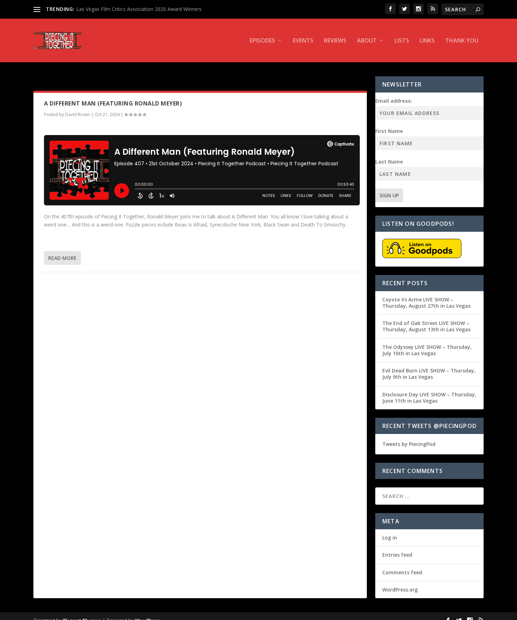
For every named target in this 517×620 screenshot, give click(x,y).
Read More (62, 258)
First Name (389, 131)
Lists (402, 41)
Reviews (335, 41)
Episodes (262, 41)
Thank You (461, 41)
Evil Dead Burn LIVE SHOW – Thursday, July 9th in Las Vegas (428, 373)
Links (427, 41)
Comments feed (402, 572)
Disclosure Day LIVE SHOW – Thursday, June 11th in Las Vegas (429, 397)
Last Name (389, 161)
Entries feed (397, 554)
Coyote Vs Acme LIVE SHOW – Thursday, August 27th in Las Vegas (426, 302)
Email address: (393, 100)
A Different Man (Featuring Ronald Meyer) (113, 103)
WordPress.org (400, 589)
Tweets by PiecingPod (408, 444)
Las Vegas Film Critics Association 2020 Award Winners (139, 9)
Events (303, 41)
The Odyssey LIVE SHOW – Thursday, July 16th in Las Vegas (427, 350)
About (367, 41)
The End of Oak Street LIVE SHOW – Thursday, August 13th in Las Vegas (426, 326)
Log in (389, 537)
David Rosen (77, 114)
